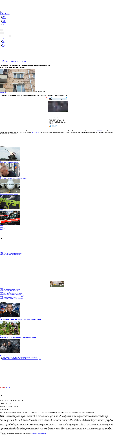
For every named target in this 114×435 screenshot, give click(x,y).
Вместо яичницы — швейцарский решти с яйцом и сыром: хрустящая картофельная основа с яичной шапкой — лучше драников (21, 359)
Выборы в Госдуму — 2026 (4, 13)
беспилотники (2, 226)
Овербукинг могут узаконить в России (7, 288)
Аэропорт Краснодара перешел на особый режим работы (9, 194)
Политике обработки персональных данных (39, 433)
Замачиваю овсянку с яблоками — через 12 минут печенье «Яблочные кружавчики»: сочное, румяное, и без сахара (19, 357)
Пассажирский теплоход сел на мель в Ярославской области (10, 289)
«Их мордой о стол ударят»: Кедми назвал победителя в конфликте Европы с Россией (21, 319)
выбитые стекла (99, 130)
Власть (1, 177)
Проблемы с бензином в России (5, 14)
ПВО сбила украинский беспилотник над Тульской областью (9, 162)
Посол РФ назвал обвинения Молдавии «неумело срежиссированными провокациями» (13, 178)
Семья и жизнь (2, 335)
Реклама (10, 387)
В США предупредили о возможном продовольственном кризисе (11, 253)
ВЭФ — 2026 (2, 12)
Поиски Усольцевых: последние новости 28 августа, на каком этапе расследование (20, 355)
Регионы (1, 161)
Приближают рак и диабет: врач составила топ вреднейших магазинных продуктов (14, 292)
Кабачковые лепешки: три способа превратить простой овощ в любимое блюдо (14, 358)
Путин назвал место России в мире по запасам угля (9, 290)
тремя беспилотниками (35, 132)
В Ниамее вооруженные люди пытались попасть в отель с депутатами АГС (12, 298)
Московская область (3, 228)
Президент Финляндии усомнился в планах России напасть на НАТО (11, 296)
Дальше (1, 301)
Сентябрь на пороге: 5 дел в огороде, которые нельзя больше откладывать (18, 337)
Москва (1, 193)
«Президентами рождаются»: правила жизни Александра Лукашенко (11, 293)
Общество (1, 317)
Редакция (7, 387)
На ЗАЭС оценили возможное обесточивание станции (9, 252)
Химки (1, 229)
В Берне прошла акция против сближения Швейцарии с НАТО (10, 254)
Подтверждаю (4, 434)
